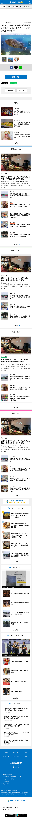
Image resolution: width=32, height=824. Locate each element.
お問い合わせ (6, 781)
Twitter (18, 767)
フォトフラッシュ (6, 22)
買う (21, 6)
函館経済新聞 (14, 2)
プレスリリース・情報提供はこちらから (12, 776)
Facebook (13, 767)
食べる (9, 6)
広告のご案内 (6, 784)
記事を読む (16, 77)
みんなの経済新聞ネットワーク (16, 801)
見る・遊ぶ (15, 6)
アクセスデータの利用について (10, 779)
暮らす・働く (27, 6)
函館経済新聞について (8, 774)
